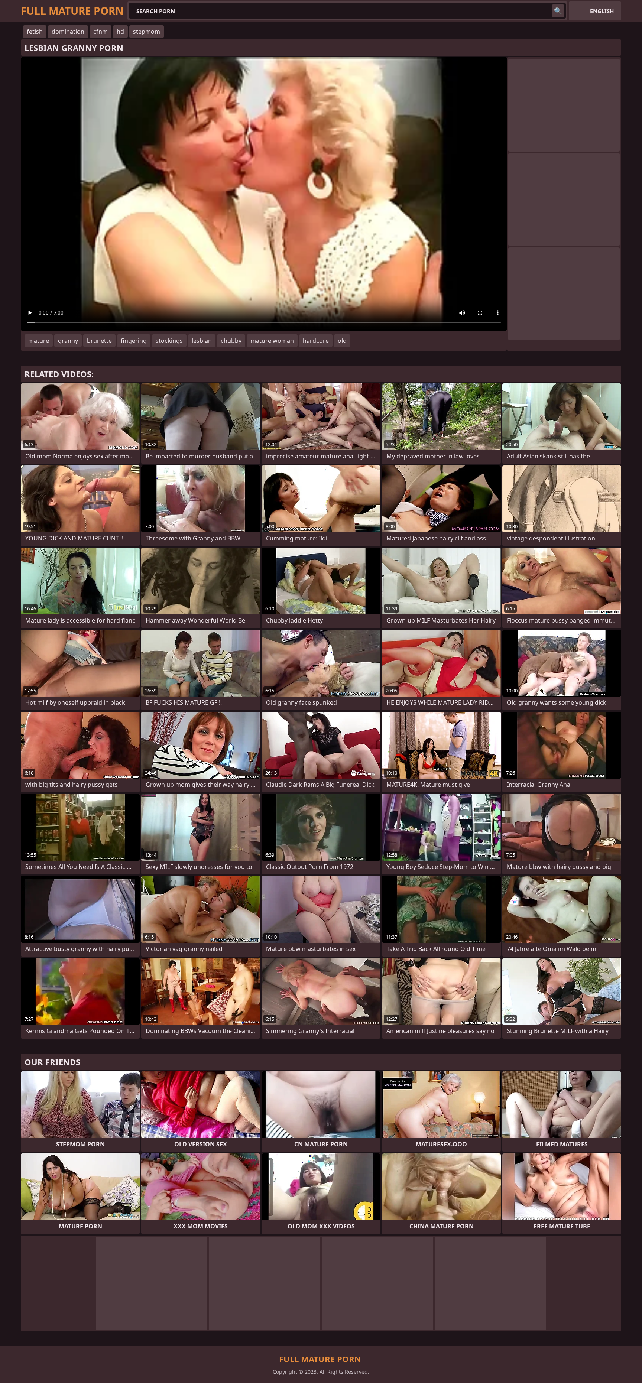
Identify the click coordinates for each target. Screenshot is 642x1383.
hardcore (316, 341)
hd (120, 31)
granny (68, 341)
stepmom (146, 31)
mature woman (272, 341)
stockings (169, 341)
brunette (99, 341)
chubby (231, 341)
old (342, 341)
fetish (35, 31)
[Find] (558, 10)
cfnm (100, 31)
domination (68, 31)
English (602, 10)
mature (38, 341)
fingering (134, 341)
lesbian (202, 341)
